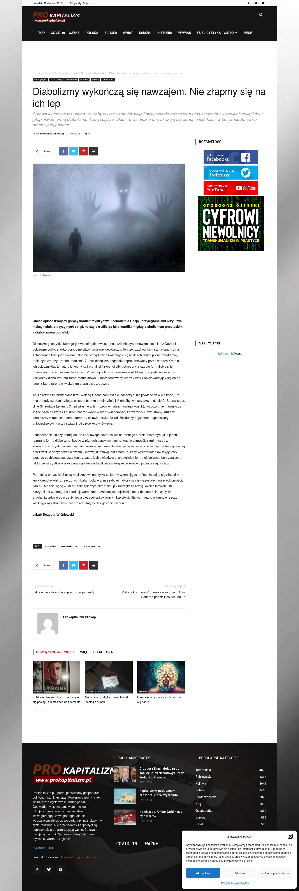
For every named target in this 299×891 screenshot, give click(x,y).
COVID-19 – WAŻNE (65, 32)
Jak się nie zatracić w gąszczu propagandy (63, 592)
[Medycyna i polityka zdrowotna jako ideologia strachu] (109, 677)
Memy (248, 32)
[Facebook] (248, 3)
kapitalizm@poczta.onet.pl (82, 857)
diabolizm (50, 546)
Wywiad (184, 32)
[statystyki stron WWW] (224, 354)
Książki (145, 32)
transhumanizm (91, 546)
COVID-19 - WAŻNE (96, 691)
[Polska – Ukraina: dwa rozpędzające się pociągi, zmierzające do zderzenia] (56, 677)
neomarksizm (69, 546)
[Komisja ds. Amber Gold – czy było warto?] (125, 817)
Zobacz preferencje (275, 873)
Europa (110, 32)
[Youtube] (263, 3)
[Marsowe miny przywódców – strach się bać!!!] (161, 677)
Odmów (239, 873)
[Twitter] (256, 3)
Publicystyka (61, 73)
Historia (164, 32)
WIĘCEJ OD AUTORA (96, 652)
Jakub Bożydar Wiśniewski (89, 73)
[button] (290, 836)
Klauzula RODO (44, 848)
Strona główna (41, 73)
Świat (128, 32)
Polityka (84, 79)
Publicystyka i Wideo (215, 32)
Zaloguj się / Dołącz (80, 3)
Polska (92, 32)
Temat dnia (108, 79)
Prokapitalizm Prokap (52, 133)
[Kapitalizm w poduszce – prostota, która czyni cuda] (125, 796)
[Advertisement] (149, 56)
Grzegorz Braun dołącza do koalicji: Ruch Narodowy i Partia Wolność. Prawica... (161, 773)
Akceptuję (203, 873)
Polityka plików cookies (235, 883)
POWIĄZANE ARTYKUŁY (55, 652)
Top (41, 32)
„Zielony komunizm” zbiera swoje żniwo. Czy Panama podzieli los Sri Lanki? (153, 594)
